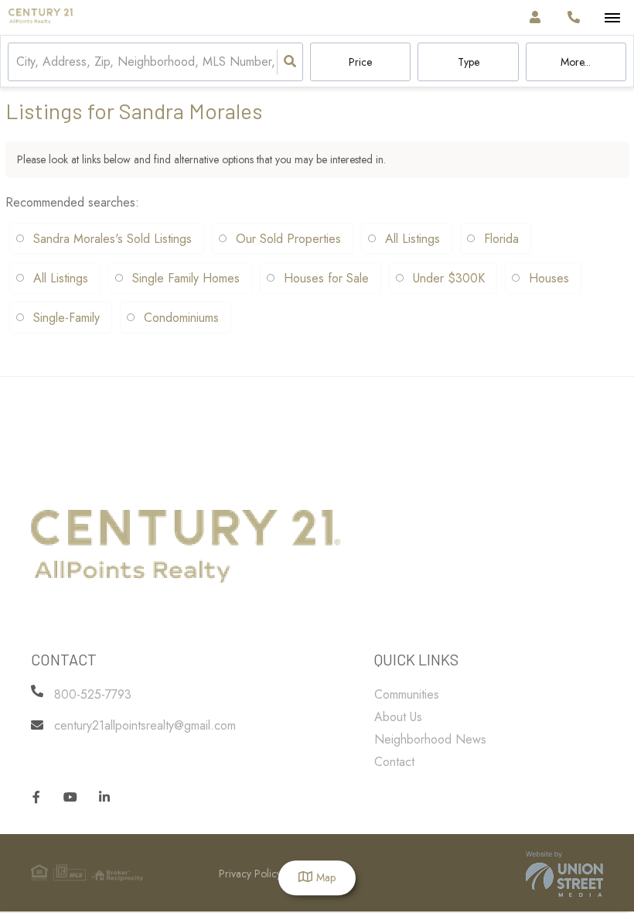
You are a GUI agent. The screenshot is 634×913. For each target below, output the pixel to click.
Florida (501, 239)
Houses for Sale (326, 278)
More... (576, 62)
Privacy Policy (250, 873)
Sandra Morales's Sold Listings (112, 239)
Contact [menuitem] (394, 762)
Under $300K (449, 278)
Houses (549, 278)
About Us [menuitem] (398, 717)
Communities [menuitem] (406, 694)
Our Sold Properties (288, 239)
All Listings (412, 239)
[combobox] (18, 62)
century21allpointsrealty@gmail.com (145, 725)
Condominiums (181, 318)
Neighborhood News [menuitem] (430, 739)
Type (468, 62)
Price (360, 62)
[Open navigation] (612, 18)
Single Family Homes (186, 278)
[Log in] (534, 17)
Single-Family (66, 318)
